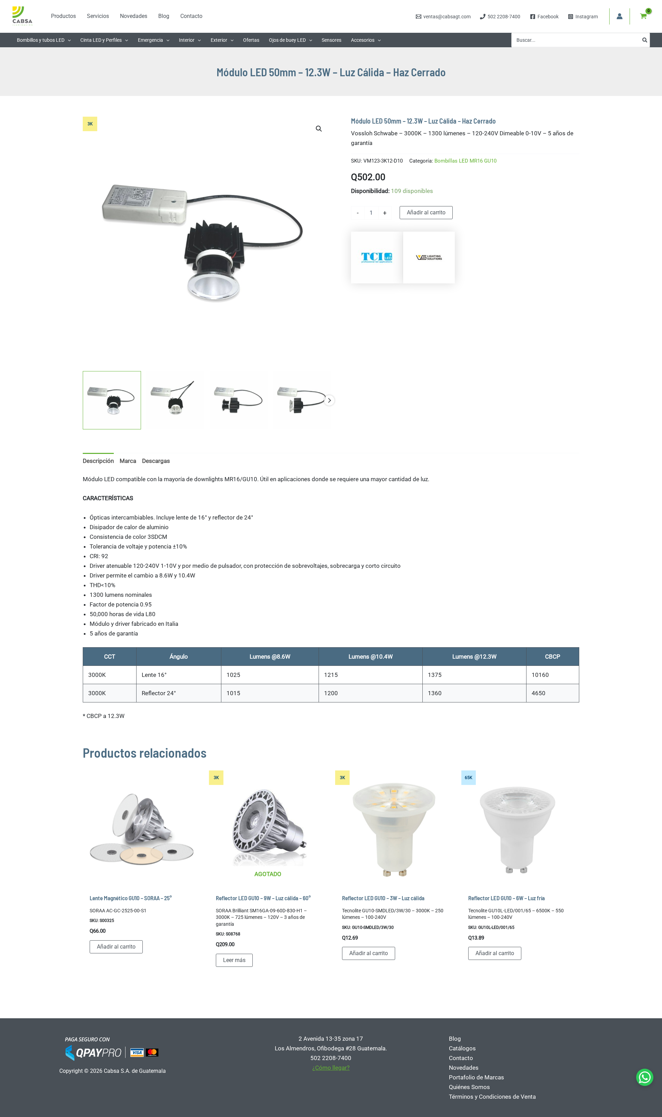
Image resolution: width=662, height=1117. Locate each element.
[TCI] (377, 257)
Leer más (234, 960)
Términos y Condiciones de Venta (492, 1096)
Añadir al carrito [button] (116, 946)
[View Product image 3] (239, 400)
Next (329, 400)
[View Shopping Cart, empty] (643, 16)
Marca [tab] (128, 460)
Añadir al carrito (426, 212)
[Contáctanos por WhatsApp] (644, 1077)
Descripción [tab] (98, 460)
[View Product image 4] (302, 400)
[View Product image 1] (112, 400)
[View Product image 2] (175, 400)
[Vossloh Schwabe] (429, 257)
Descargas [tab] (156, 460)
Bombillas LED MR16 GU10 (465, 161)
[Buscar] (645, 40)
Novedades (464, 1067)
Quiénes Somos (469, 1087)
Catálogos (462, 1048)
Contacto (461, 1058)
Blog (455, 1038)
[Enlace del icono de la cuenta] (619, 16)
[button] (67, 40)
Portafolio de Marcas (476, 1077)
